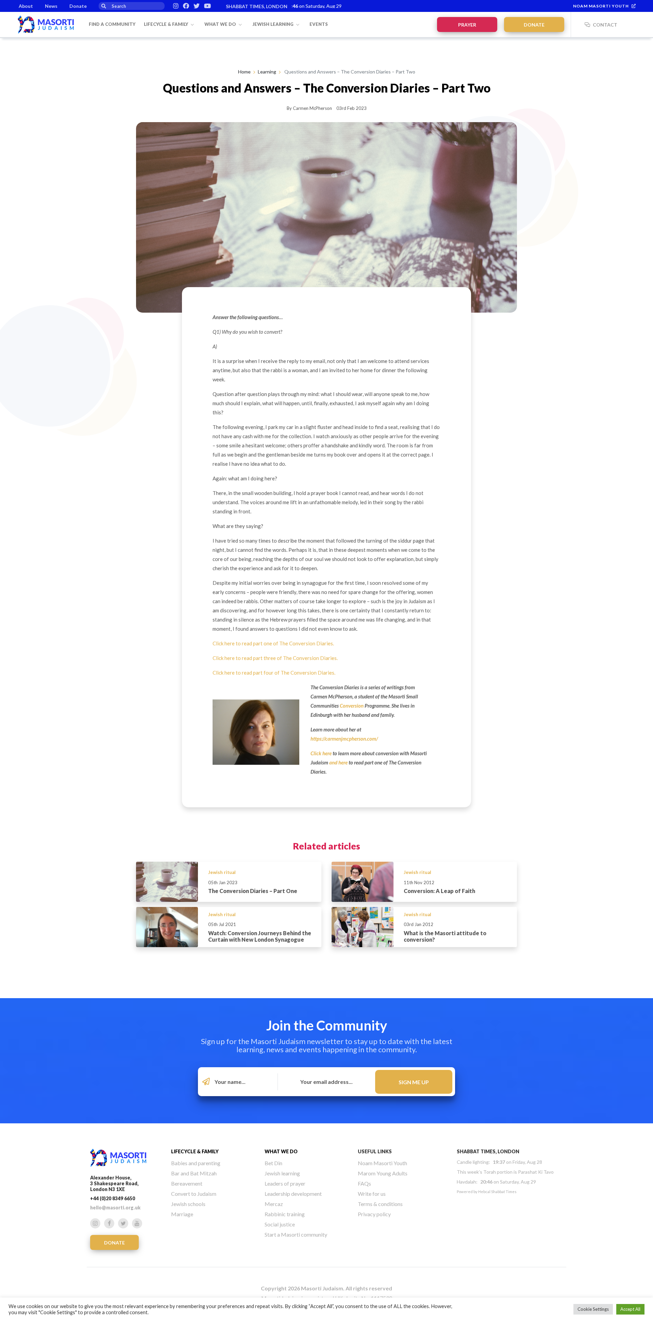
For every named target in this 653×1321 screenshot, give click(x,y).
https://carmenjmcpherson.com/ (344, 739)
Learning (267, 72)
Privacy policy (374, 1214)
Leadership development (293, 1193)
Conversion (352, 706)
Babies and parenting (195, 1163)
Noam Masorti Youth (601, 6)
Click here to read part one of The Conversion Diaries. (273, 643)
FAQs (364, 1183)
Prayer (467, 25)
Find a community (112, 24)
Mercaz (274, 1204)
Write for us (372, 1193)
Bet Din (273, 1163)
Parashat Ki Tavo (536, 1172)
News (51, 6)
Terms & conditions (380, 1204)
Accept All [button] (630, 1309)
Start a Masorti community (296, 1234)
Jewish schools (188, 1204)
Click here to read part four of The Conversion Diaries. (274, 673)
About (26, 6)
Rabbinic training (285, 1214)
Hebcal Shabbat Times (497, 1191)
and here (338, 762)
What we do (220, 24)
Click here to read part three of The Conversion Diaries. (275, 658)
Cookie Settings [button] (593, 1309)
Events (318, 24)
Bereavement (186, 1183)
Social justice (280, 1224)
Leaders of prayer (285, 1183)
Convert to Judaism (193, 1193)
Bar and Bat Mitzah (194, 1173)
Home (244, 72)
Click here (321, 753)
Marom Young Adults (382, 1173)
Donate (78, 6)
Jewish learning (273, 24)
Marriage (182, 1214)
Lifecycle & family (166, 24)
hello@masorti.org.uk (115, 1207)
